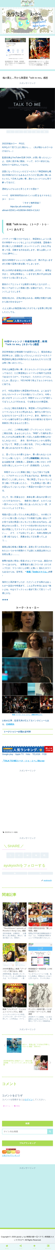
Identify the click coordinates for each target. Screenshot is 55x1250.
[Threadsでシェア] (21, 878)
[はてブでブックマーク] (27, 131)
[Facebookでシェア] (19, 131)
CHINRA (10, 724)
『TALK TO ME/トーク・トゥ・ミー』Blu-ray (23, 761)
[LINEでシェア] (36, 131)
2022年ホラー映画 (11, 832)
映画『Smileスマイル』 (37, 572)
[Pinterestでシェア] (15, 885)
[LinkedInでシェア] (28, 885)
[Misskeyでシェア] (46, 871)
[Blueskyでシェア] (34, 871)
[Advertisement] (27, 800)
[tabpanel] (15, 52)
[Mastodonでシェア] (21, 871)
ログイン (29, 1099)
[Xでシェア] (10, 131)
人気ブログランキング (11, 1155)
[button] (44, 131)
